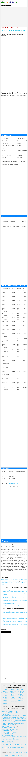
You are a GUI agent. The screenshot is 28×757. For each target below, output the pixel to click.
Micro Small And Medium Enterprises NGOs (13, 747)
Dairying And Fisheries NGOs (9, 744)
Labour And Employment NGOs (9, 729)
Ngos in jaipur (13, 698)
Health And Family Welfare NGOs (10, 712)
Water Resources (22, 582)
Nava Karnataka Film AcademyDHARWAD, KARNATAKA (14, 599)
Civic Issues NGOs (21, 744)
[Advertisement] (14, 16)
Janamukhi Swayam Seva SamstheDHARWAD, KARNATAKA (15, 590)
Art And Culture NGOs (18, 717)
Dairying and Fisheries (13, 579)
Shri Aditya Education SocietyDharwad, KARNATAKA (13, 597)
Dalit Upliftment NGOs (7, 733)
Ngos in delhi (20, 689)
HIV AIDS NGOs (22, 715)
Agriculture (21, 579)
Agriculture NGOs (6, 717)
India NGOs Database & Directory (18, 752)
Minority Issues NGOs (18, 745)
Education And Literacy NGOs (9, 711)
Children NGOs (5, 714)
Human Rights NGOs (19, 723)
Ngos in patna (20, 691)
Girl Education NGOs (7, 730)
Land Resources (16, 581)
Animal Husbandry (5, 579)
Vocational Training (15, 582)
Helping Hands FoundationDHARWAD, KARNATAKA (13, 605)
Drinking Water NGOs (7, 723)
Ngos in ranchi (13, 701)
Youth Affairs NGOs (7, 748)
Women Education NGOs (8, 741)
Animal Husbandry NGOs (8, 742)
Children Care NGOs (7, 745)
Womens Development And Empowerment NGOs (14, 718)
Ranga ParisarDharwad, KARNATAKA (10, 596)
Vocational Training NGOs (8, 724)
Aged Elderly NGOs (7, 739)
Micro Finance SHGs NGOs (8, 727)
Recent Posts (8, 678)
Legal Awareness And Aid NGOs (9, 726)
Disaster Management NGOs (9, 732)
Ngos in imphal (5, 692)
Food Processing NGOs (8, 735)
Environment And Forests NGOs (10, 715)
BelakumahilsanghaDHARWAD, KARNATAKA (12, 603)
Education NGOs (17, 739)
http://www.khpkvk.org (13, 483)
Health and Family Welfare (6, 581)
